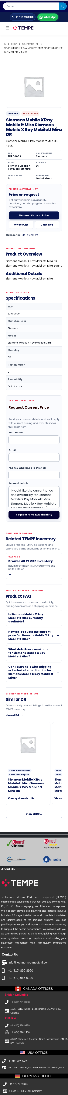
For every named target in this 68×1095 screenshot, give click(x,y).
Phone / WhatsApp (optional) (27, 468)
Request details (18, 483)
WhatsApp (21, 224)
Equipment (32, 235)
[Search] (63, 6)
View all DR (14, 715)
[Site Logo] (22, 28)
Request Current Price (34, 215)
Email (12, 450)
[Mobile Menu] (7, 28)
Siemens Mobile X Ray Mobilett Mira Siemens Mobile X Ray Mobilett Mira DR (26, 785)
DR (23, 235)
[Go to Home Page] (5, 44)
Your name (15, 432)
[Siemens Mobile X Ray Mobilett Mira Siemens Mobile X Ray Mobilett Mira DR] (28, 744)
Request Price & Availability (34, 514)
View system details (22, 798)
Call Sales (47, 224)
